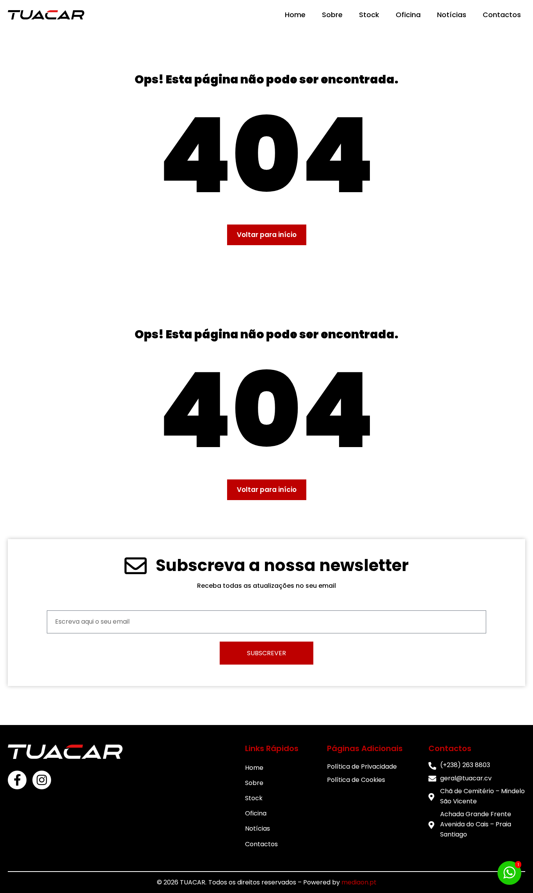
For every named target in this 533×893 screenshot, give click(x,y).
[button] (266, 235)
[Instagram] (41, 780)
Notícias (451, 14)
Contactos (502, 14)
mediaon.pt (359, 882)
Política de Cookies (356, 779)
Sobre (332, 14)
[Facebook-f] (17, 780)
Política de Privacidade (362, 766)
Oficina (408, 14)
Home (295, 14)
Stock (369, 14)
